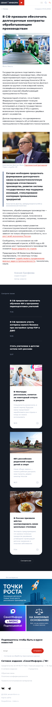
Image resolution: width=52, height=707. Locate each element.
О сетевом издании (9, 669)
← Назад (4, 9)
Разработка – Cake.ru (10, 701)
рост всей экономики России (17, 236)
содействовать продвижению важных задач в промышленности (23, 259)
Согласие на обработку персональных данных (22, 656)
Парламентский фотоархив (35, 165)
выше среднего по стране (24, 248)
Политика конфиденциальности (14, 676)
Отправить (37, 651)
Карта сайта (6, 698)
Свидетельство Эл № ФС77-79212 (14, 666)
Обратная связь (7, 673)
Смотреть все (26, 561)
